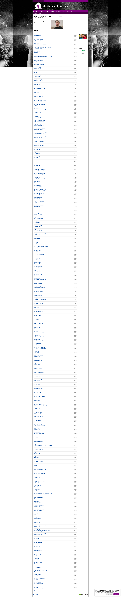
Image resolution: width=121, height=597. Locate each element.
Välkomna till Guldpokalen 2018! (37, 582)
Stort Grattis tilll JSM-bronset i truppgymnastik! (39, 539)
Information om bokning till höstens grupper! (39, 247)
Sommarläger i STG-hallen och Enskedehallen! (39, 254)
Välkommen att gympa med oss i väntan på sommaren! (40, 478)
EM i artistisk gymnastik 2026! (37, 35)
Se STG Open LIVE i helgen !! (37, 453)
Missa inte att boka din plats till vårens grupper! (39, 287)
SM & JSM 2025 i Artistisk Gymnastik (38, 105)
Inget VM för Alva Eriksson (37, 85)
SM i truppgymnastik (36, 324)
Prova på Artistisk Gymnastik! (37, 518)
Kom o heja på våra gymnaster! (37, 177)
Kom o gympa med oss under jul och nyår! (39, 444)
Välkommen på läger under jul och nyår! (38, 221)
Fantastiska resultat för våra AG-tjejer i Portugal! (39, 104)
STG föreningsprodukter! (37, 328)
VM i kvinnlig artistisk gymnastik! (38, 230)
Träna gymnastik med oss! (37, 152)
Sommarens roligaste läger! (37, 529)
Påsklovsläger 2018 (36, 587)
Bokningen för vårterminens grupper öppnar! (39, 133)
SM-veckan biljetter (36, 579)
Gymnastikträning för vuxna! (37, 238)
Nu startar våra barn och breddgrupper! (38, 148)
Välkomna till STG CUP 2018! (37, 555)
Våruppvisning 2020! (36, 474)
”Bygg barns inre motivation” (37, 319)
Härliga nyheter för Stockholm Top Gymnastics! (39, 563)
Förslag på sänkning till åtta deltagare (38, 440)
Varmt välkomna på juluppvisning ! (38, 283)
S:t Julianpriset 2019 (36, 501)
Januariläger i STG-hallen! (37, 506)
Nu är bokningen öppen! (36, 157)
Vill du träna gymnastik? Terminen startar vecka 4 (39, 359)
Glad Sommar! (35, 401)
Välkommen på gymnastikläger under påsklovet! (39, 193)
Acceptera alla (116, 594)
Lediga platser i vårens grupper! (37, 67)
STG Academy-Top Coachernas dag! (38, 263)
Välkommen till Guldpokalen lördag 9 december (39, 213)
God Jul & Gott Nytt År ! (36, 71)
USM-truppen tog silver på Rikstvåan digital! (39, 417)
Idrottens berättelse (36, 331)
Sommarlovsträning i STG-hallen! (37, 420)
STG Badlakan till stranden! (37, 165)
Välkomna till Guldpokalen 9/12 (37, 227)
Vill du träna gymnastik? (36, 92)
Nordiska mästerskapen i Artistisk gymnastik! (39, 186)
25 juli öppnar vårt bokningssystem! (38, 562)
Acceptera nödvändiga (109, 594)
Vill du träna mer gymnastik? (37, 270)
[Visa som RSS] (64, 16)
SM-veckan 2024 (35, 162)
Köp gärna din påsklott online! (37, 185)
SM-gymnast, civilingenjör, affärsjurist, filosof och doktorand (41, 246)
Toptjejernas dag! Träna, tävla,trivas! (38, 116)
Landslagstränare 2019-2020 (37, 526)
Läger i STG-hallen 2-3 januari (37, 124)
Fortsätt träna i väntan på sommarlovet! (38, 412)
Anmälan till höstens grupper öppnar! (38, 327)
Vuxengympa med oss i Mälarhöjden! (38, 454)
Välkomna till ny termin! (36, 538)
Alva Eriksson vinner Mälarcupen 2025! (38, 80)
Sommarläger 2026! (36, 52)
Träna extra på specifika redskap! (38, 112)
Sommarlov (35, 566)
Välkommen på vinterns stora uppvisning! (39, 79)
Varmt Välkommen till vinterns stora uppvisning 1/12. (40, 136)
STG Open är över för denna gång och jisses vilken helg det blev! (41, 225)
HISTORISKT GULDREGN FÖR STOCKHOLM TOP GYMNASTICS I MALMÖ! (42, 47)
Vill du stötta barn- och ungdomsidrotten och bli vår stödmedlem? (42, 530)
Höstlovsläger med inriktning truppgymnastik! (39, 458)
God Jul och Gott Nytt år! (37, 206)
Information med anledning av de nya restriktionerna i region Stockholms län (43, 445)
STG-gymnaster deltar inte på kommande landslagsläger (40, 132)
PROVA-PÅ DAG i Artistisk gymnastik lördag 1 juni (39, 174)
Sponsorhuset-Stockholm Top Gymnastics (39, 559)
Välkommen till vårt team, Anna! (37, 554)
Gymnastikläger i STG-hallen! (37, 84)
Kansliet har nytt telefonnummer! (37, 267)
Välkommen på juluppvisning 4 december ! (39, 286)
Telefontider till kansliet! (36, 43)
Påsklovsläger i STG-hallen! (37, 486)
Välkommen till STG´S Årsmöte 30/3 (38, 424)
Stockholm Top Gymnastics (38, 1)
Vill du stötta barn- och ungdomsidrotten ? (39, 505)
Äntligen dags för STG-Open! (37, 389)
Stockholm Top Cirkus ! (36, 209)
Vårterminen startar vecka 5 (37, 428)
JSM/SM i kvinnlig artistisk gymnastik (38, 388)
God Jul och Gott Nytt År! (37, 278)
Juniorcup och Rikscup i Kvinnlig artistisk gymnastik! (40, 379)
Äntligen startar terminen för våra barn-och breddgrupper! (41, 89)
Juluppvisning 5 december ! (37, 371)
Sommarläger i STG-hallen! (37, 258)
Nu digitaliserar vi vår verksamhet (38, 542)
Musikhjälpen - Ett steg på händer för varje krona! (40, 433)
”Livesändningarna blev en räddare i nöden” (39, 449)
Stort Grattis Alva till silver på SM (38, 521)
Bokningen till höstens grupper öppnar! (38, 251)
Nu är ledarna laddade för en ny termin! (38, 231)
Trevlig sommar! (35, 465)
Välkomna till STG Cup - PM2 (37, 546)
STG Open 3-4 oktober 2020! (37, 457)
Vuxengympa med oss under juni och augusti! (39, 470)
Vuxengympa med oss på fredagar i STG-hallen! (39, 452)
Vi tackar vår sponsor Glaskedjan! (38, 300)
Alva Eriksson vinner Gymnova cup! (38, 137)
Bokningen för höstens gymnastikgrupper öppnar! (40, 44)
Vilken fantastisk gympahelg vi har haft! (38, 255)
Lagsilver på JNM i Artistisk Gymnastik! (38, 567)
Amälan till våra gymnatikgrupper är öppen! (39, 121)
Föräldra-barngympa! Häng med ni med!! (38, 355)
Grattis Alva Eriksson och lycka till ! (38, 413)
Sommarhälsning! (36, 242)
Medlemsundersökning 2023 (37, 194)
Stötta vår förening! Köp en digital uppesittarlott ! (40, 205)
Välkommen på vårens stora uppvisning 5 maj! (39, 173)
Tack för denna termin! (36, 72)
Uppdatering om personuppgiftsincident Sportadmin (40, 109)
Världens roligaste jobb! (36, 409)
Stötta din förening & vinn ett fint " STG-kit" (39, 145)
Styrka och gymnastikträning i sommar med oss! (39, 169)
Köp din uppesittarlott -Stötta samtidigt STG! (39, 128)
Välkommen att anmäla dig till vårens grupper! (39, 117)
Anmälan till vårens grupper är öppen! (38, 441)
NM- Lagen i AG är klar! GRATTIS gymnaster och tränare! (40, 570)
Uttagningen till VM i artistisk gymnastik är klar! (39, 294)
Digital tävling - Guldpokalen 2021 (38, 408)
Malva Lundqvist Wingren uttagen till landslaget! (39, 308)
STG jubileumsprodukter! (37, 339)
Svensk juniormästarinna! (37, 312)
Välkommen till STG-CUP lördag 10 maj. (38, 101)
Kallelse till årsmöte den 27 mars (37, 108)
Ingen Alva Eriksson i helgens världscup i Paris (39, 88)
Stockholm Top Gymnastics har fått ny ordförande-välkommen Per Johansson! (43, 56)
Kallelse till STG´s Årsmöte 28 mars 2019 (38, 535)
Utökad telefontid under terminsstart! (38, 274)
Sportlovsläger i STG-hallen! (37, 202)
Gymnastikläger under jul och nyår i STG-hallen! (39, 290)
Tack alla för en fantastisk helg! (37, 543)
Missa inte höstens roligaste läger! (38, 380)
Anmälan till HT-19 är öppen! (37, 522)
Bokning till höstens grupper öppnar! (38, 243)
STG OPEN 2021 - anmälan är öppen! (38, 397)
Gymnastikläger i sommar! (37, 181)
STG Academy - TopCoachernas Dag (38, 197)
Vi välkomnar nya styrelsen (37, 421)
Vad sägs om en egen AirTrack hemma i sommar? (39, 481)
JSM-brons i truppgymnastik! (37, 502)
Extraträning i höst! (36, 93)
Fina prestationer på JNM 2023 (37, 250)
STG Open (35, 514)
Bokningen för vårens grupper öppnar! (38, 217)
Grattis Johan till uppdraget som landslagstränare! (42, 17)
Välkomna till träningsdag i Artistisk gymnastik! (39, 404)
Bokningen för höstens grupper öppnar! (38, 166)
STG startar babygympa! (36, 462)
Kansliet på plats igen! (36, 304)
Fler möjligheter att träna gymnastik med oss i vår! (40, 494)
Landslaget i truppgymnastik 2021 (38, 400)
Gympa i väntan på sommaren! (37, 51)
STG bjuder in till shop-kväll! (37, 81)
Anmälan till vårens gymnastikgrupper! (38, 129)
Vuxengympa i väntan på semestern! (38, 48)
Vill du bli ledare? (36, 239)
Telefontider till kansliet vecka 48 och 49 (38, 218)
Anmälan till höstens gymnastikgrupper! (38, 96)
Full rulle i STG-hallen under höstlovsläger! (39, 509)
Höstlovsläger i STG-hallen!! (37, 460)
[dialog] (107, 592)
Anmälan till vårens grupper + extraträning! (39, 125)
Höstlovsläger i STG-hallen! (37, 384)
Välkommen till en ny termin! (37, 149)
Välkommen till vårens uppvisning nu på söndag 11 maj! (40, 100)
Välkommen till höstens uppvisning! (38, 551)
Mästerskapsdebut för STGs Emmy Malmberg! (39, 170)
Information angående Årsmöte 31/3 (38, 485)
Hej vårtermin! (35, 275)
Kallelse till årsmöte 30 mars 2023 (38, 266)
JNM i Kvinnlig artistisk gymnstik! (38, 376)
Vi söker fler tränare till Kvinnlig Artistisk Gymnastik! (40, 383)
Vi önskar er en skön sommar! (37, 154)
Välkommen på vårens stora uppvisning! (38, 60)
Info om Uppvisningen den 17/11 (37, 547)
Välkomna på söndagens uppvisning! (38, 340)
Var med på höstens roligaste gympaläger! (39, 141)
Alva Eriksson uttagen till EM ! (37, 306)
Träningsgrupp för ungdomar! (37, 113)
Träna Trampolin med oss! (37, 489)
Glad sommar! (35, 320)
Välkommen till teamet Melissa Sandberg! (39, 64)
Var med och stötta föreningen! (37, 477)
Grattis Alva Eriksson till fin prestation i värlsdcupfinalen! (40, 405)
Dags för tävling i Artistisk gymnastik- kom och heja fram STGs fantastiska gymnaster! (44, 75)
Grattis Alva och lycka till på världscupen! (39, 323)
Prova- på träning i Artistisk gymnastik (38, 534)
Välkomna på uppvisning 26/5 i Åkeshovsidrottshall (40, 531)
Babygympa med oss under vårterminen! (38, 271)
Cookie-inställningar (35, 594)
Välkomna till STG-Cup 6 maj (37, 259)
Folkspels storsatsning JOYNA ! (37, 198)
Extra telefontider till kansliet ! (37, 158)
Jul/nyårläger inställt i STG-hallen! (38, 360)
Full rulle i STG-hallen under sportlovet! (38, 344)
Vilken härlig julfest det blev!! (37, 364)
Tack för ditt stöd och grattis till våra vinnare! (39, 140)
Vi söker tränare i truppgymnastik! (38, 97)
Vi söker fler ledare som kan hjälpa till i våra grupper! (40, 533)
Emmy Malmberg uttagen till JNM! (38, 262)
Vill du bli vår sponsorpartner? (37, 490)
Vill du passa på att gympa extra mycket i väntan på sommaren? (41, 332)
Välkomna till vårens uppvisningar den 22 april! (39, 578)
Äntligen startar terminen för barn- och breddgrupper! (40, 299)
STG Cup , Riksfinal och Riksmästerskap (38, 363)
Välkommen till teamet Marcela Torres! (38, 39)
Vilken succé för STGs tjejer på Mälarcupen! (39, 372)
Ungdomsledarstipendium (37, 590)
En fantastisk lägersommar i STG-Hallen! (38, 461)
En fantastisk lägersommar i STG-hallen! (38, 303)
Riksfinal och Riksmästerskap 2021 (38, 368)
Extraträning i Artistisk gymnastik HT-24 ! (38, 156)
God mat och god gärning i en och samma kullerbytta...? (40, 525)
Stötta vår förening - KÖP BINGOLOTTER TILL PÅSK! (40, 189)
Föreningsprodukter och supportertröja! (38, 229)
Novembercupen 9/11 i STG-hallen (38, 510)
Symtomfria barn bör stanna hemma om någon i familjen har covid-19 (42, 436)
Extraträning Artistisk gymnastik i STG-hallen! (39, 201)
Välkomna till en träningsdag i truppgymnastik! (39, 347)
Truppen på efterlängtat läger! (37, 392)
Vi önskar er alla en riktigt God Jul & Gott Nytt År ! (40, 120)
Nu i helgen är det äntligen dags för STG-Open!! (39, 381)
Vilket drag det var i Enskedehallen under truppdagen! (40, 469)
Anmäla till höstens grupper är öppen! (38, 40)
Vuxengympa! (35, 150)
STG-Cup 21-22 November (37, 456)
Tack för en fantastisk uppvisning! (38, 527)
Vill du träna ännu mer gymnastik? (38, 302)
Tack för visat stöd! (36, 466)
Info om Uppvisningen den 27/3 (37, 343)
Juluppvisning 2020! (36, 437)
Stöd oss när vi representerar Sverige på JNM (39, 583)
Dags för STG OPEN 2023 (37, 226)
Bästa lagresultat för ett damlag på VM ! (38, 291)
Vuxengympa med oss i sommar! (37, 335)
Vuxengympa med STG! (36, 558)
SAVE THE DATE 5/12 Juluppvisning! (38, 385)
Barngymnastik (47, 1)
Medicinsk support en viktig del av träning (39, 223)
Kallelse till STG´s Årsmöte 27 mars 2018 (38, 586)
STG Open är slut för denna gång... (38, 295)
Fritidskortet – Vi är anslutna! (37, 76)
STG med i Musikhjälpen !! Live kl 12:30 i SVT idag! (40, 279)
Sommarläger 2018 (36, 575)
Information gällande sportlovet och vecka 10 (39, 425)
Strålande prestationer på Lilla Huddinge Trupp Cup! (40, 377)
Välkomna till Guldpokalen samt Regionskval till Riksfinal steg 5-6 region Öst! (43, 493)
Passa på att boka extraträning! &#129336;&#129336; (40, 348)
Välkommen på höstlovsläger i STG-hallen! (39, 298)
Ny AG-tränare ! (35, 571)
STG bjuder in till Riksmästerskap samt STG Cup (39, 190)
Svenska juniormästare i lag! (37, 448)
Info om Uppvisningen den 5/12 (37, 367)
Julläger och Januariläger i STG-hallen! (38, 375)
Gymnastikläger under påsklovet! (38, 63)
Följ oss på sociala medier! (37, 222)
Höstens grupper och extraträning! (38, 153)
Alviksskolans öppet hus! (37, 513)
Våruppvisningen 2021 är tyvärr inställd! (38, 416)
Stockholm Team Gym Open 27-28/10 (38, 550)
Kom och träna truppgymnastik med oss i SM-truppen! (40, 336)
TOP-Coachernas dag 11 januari (37, 68)
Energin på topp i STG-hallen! (37, 315)
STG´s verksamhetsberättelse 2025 (38, 59)
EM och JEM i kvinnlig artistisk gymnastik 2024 (39, 178)
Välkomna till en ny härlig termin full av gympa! (39, 396)
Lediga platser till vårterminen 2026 (38, 73)
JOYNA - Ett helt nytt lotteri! (37, 182)
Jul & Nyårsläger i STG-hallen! (37, 77)
